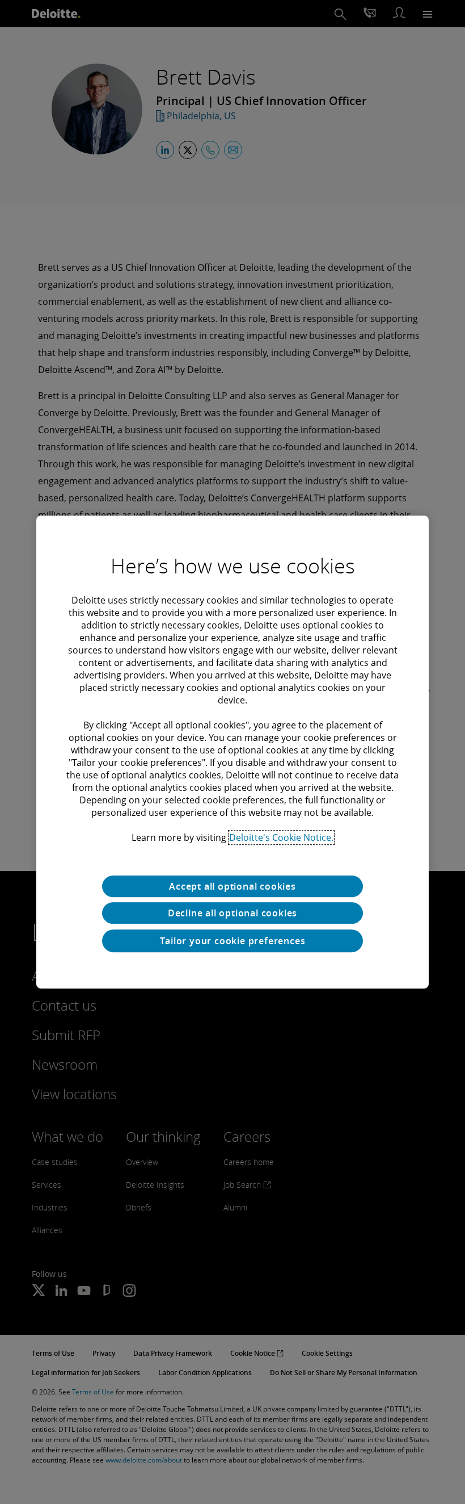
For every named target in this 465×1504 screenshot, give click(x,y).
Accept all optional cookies (232, 886)
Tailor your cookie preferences (233, 941)
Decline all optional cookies (232, 913)
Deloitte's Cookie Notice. (281, 837)
